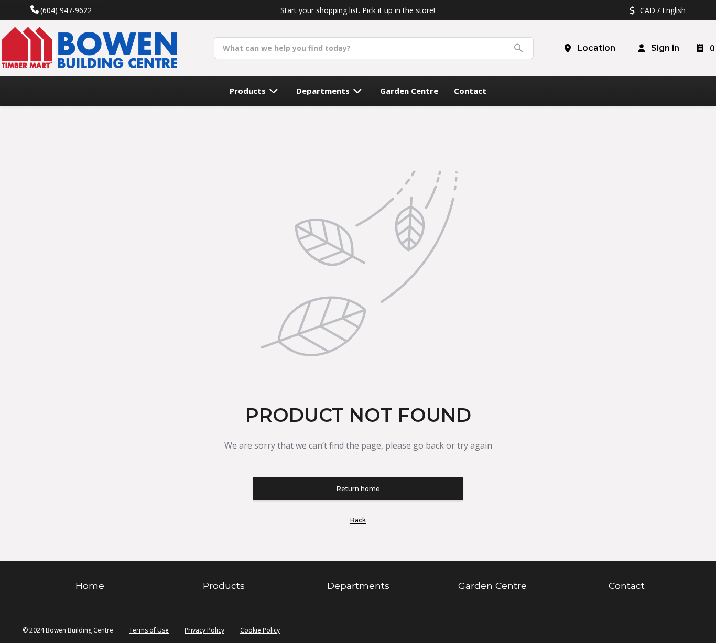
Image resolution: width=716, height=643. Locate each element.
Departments (358, 585)
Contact (627, 585)
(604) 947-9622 (66, 10)
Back (358, 520)
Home (89, 585)
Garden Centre (492, 585)
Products (224, 585)
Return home (358, 489)
